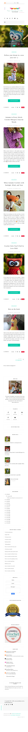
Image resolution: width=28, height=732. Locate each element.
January (8, 496)
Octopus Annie (8, 539)
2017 (7, 514)
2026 (7, 494)
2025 (7, 499)
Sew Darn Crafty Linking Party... (12, 670)
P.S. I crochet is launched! (11, 673)
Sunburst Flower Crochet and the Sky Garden (15, 656)
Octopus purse (8, 537)
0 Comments (6, 107)
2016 (7, 515)
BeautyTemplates (16, 713)
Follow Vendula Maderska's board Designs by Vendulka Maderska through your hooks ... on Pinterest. (14, 688)
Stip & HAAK (9, 658)
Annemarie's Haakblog (11, 651)
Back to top (21, 717)
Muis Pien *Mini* (9, 659)
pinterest (8, 419)
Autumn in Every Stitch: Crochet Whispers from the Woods (14, 119)
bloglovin (15, 419)
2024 (7, 501)
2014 (7, 519)
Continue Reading (14, 100)
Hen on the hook (14, 309)
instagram (15, 414)
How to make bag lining (9, 561)
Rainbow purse (8, 563)
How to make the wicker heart (11, 556)
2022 (7, 505)
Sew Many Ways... (10, 669)
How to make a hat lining (10, 570)
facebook (8, 414)
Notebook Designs (9, 663)
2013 (7, 521)
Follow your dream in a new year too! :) (13, 442)
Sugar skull (7, 534)
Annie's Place (9, 655)
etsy (22, 414)
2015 (7, 517)
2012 (7, 523)
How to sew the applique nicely (11, 558)
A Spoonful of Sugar (10, 676)
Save (23, 107)
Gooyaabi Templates (15, 715)
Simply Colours (9, 662)
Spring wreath (8, 541)
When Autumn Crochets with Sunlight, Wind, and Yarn (14, 464)
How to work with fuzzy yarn (10, 546)
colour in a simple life (10, 672)
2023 (7, 503)
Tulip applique (7, 544)
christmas (14, 51)
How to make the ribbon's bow (11, 553)
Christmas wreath (8, 549)
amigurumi (14, 113)
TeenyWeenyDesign (10, 665)
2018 (7, 512)
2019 (7, 510)
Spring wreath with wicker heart (11, 551)
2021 (7, 506)
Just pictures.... (9, 666)
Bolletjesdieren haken (10, 652)
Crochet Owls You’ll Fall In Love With (13, 475)
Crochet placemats (9, 532)
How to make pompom (9, 568)
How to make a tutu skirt (10, 566)
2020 (7, 508)
